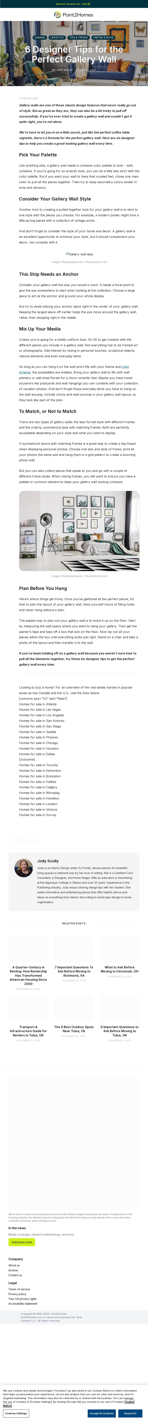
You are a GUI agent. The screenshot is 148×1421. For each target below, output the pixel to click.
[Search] (139, 4)
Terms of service (19, 1289)
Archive (13, 1270)
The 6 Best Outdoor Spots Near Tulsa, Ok (74, 1029)
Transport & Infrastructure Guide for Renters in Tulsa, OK (28, 1031)
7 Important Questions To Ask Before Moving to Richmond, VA (74, 971)
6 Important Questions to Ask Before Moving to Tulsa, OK (120, 1031)
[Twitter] (7, 121)
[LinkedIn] (7, 131)
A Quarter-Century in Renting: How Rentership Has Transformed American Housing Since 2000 (28, 975)
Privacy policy (17, 1294)
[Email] (7, 150)
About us (14, 1265)
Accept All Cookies (102, 1413)
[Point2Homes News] (74, 14)
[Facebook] (7, 111)
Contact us (15, 1275)
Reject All (130, 1413)
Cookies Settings (16, 1413)
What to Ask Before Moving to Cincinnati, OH (119, 969)
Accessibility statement (22, 1303)
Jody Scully (48, 861)
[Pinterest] (7, 141)
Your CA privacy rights (22, 1298)
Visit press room (22, 1242)
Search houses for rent (71, 4)
